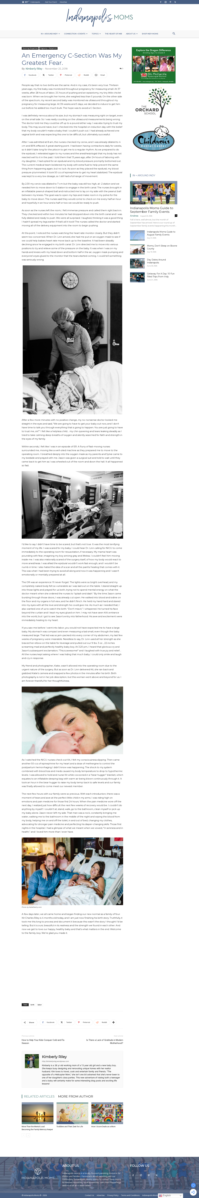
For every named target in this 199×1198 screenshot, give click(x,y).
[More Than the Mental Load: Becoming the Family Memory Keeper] (37, 1113)
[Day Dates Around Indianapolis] (137, 263)
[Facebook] (161, 2)
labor (40, 1005)
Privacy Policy (112, 1195)
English (166, 1195)
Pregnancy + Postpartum (48, 48)
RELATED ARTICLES (39, 1096)
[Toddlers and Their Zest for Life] (72, 1113)
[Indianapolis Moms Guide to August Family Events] (137, 235)
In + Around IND (138, 203)
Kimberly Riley (34, 68)
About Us (130, 34)
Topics (95, 34)
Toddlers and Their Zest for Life (70, 1126)
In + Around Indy (49, 34)
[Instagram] (165, 2)
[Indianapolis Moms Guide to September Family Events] (153, 192)
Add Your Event (51, 2)
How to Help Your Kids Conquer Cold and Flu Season (43, 1041)
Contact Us (89, 1195)
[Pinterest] (170, 2)
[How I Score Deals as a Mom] (107, 1113)
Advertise (63, 2)
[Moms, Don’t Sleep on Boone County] (137, 249)
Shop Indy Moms (150, 34)
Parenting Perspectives (30, 48)
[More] (113, 1022)
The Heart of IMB (113, 34)
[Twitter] (175, 2)
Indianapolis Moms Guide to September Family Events (151, 209)
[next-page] (28, 1135)
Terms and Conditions (130, 1195)
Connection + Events (74, 34)
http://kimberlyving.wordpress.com (55, 1061)
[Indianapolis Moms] (99, 17)
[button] (173, 34)
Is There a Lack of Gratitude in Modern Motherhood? (104, 1041)
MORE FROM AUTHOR (75, 1096)
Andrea (134, 215)
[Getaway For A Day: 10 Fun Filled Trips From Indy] (137, 277)
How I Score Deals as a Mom (103, 1126)
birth (32, 1005)
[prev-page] (23, 1135)
